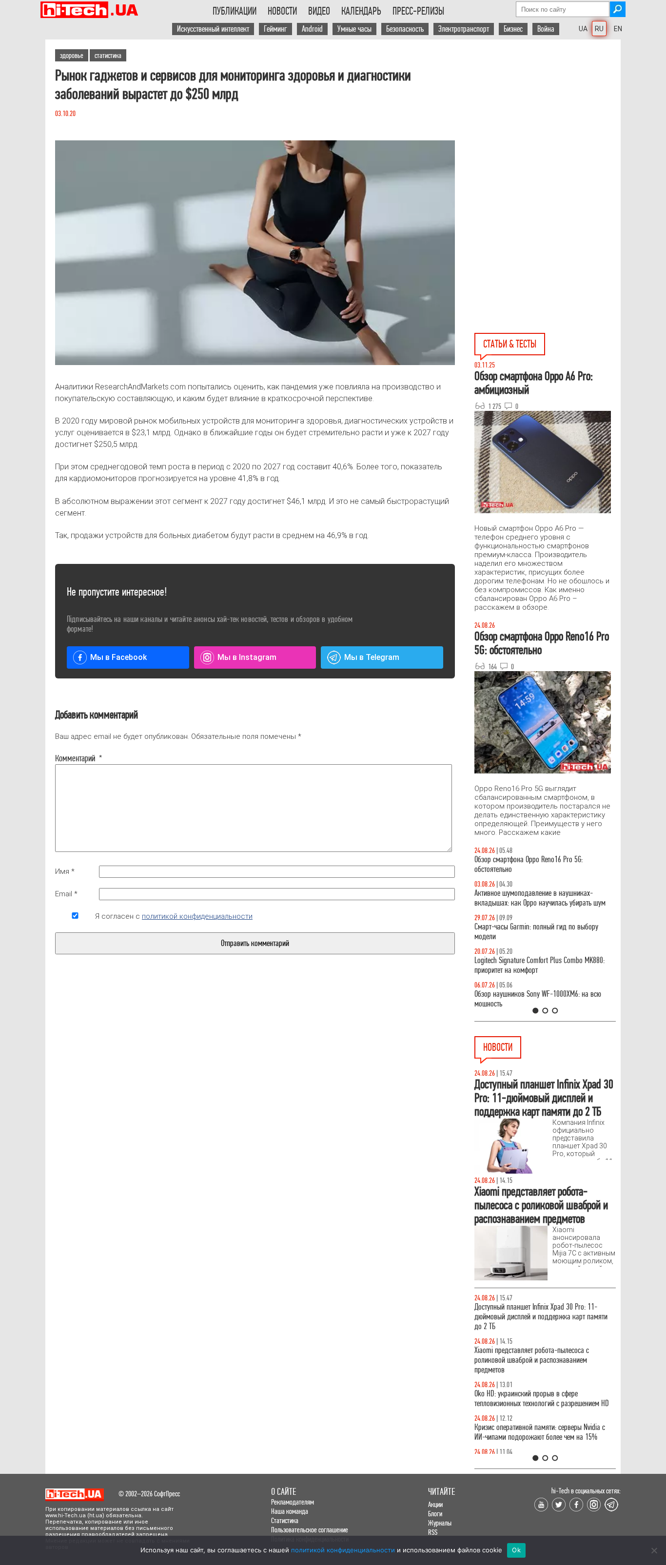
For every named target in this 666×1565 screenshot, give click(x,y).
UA (583, 29)
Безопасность (405, 29)
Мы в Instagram (246, 657)
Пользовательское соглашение (309, 1529)
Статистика (284, 1520)
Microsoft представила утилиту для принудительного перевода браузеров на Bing (540, 1312)
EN (618, 29)
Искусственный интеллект (213, 29)
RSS (432, 1532)
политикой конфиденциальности (197, 916)
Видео (319, 11)
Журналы (439, 1522)
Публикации (234, 11)
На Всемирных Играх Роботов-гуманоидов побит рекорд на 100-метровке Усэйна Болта (544, 1345)
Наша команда (289, 1511)
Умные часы (354, 29)
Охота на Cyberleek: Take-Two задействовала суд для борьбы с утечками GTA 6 (543, 1422)
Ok (516, 1550)
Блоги (435, 1513)
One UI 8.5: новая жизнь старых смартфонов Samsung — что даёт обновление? (536, 898)
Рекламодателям (292, 1502)
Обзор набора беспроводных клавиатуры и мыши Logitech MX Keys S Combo (535, 864)
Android (312, 29)
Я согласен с (174, 916)
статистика (108, 55)
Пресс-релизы (418, 11)
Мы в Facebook (118, 657)
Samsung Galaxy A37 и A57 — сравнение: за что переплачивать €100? (543, 999)
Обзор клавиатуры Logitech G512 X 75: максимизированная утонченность (528, 932)
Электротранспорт (463, 29)
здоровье (71, 55)
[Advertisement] (547, 127)
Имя (65, 871)
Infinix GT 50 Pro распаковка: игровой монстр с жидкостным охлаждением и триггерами (541, 965)
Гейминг (275, 29)
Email (66, 893)
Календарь (361, 11)
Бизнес (513, 29)
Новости (282, 11)
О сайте (283, 1491)
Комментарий (75, 758)
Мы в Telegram (371, 657)
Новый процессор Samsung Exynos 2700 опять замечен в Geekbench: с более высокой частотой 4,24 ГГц (542, 1384)
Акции (435, 1504)
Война (545, 29)
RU (599, 29)
